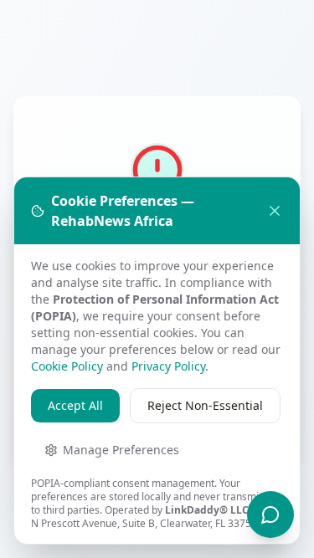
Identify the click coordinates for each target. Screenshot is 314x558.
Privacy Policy (168, 366)
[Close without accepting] (274, 210)
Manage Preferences (121, 450)
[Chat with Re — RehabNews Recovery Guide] (270, 514)
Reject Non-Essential (205, 405)
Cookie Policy (67, 366)
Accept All (75, 405)
